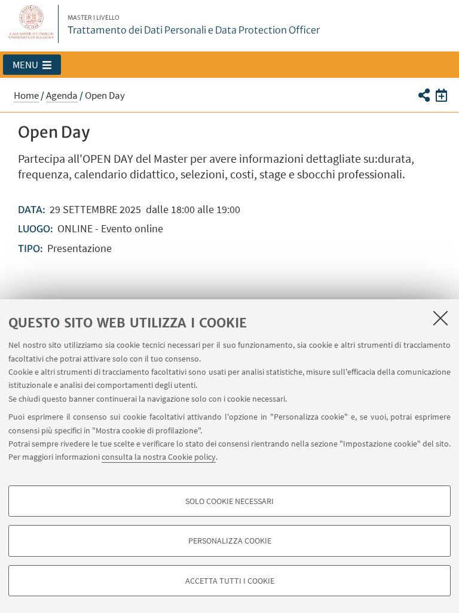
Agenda (62, 95)
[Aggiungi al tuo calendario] (441, 94)
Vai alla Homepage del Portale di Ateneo (32, 24)
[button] (32, 64)
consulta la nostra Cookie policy (159, 456)
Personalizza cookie (229, 540)
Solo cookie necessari (229, 501)
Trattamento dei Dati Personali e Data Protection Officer (194, 25)
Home (26, 95)
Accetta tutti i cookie (229, 580)
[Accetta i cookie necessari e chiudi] (440, 317)
